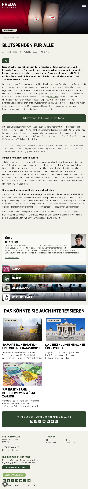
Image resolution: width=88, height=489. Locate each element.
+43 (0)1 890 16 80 (10, 447)
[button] (5, 484)
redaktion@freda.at (11, 450)
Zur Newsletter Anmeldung (16, 467)
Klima (48, 440)
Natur (68, 440)
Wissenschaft (71, 443)
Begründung (53, 97)
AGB (17, 485)
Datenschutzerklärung (31, 485)
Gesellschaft (9, 30)
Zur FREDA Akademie (14, 475)
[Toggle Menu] (84, 5)
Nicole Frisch (11, 52)
